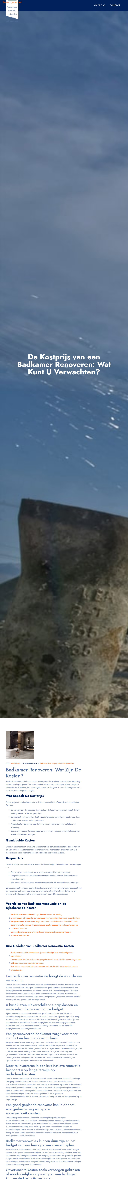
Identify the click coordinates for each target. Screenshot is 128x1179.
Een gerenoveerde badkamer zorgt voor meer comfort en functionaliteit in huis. (44, 921)
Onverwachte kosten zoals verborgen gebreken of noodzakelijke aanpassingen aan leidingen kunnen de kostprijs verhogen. (45, 961)
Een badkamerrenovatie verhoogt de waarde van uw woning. (36, 914)
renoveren (70, 763)
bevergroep (15, 763)
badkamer (44, 763)
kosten (51, 763)
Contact (115, 5)
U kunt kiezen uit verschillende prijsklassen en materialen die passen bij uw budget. (45, 918)
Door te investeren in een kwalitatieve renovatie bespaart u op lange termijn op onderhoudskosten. (44, 926)
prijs (55, 763)
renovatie (62, 763)
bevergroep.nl (12, 3)
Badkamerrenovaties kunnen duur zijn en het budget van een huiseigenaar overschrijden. (41, 954)
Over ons (99, 5)
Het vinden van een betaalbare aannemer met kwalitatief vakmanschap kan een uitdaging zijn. (44, 968)
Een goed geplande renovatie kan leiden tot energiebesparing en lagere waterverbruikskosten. (41, 933)
